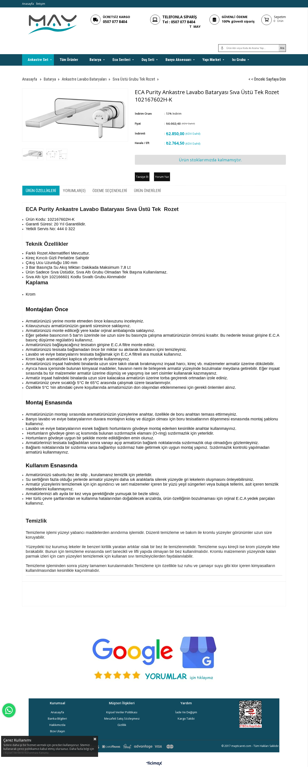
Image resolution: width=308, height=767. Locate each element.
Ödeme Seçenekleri (109, 190)
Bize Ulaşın (57, 731)
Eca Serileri (121, 60)
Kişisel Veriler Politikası (121, 712)
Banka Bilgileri (57, 718)
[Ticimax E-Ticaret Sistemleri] (154, 763)
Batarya (95, 60)
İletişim (40, 4)
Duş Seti (148, 60)
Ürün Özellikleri (41, 190)
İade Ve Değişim (186, 712)
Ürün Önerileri (147, 190)
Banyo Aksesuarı (178, 60)
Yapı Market (211, 60)
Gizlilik (121, 725)
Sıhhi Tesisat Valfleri (44, 71)
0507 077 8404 (115, 21)
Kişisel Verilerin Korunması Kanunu (26, 753)
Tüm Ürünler (69, 60)
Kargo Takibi (186, 718)
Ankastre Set (38, 60)
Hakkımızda (57, 725)
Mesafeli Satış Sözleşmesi (122, 718)
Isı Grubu (239, 60)
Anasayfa (28, 4)
